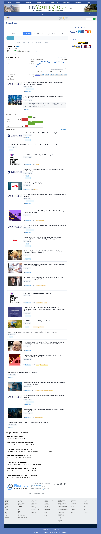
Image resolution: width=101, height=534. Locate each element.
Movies (46, 501)
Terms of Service (46, 529)
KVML (46, 512)
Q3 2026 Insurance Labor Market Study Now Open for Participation (45, 225)
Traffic (49, 14)
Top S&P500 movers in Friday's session (37, 321)
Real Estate (66, 2)
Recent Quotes (38, 33)
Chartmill (26, 327)
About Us (33, 526)
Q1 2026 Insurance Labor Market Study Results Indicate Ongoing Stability (44, 396)
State (16, 14)
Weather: (20, 500)
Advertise (58, 526)
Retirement (43, 285)
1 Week (42, 74)
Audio (85, 501)
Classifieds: (73, 500)
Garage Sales (73, 511)
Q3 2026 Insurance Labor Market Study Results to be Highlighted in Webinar (45, 195)
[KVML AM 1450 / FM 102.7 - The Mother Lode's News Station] (83, 43)
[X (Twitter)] (54, 487)
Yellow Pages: (87, 514)
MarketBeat (27, 189)
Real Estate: (61, 514)
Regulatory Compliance (40, 220)
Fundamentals (61, 515)
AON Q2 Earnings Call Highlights (34, 183)
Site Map (49, 526)
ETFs (25, 38)
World (33, 14)
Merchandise (73, 503)
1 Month (47, 74)
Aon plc (27, 137)
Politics (6, 511)
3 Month (52, 74)
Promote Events (74, 507)
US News (25, 14)
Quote (16, 54)
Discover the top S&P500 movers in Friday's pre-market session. (29, 422)
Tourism (89, 14)
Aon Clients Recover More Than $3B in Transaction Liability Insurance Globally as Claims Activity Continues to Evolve (42, 238)
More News (63, 78)
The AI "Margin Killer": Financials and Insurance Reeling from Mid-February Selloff (44, 410)
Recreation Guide (35, 511)
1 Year (57, 74)
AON (18, 46)
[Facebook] (57, 487)
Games (46, 506)
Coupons (85, 512)
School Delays (78, 14)
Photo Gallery (86, 511)
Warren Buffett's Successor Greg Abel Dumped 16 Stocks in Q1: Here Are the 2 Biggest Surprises (43, 278)
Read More (63, 129)
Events (32, 501)
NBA (19, 511)
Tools (31, 38)
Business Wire (27, 91)
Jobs (71, 501)
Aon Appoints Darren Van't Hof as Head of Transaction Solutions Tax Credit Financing (44, 170)
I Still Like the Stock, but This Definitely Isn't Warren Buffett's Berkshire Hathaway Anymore (43, 251)
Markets (10, 38)
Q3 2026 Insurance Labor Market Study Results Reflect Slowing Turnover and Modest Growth (43, 83)
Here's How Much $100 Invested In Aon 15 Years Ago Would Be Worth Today (43, 97)
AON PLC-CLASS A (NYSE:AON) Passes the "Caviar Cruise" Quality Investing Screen (35, 145)
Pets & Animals (74, 512)
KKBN (46, 515)
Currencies (30, 42)
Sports (18, 2)
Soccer (19, 514)
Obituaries (68, 14)
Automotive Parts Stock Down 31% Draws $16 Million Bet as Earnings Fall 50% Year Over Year (42, 356)
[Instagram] (64, 487)
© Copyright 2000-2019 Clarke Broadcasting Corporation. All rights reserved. (50, 532)
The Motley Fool (28, 164)
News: (7, 500)
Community (29, 2)
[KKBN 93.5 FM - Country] (86, 46)
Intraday (37, 74)
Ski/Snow (20, 504)
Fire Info (33, 514)
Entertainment (41, 2)
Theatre (46, 503)
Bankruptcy (37, 390)
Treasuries (45, 42)
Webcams (58, 14)
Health (32, 504)
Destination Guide (35, 509)
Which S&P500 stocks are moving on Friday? (22, 372)
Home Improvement (62, 518)
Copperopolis (61, 512)
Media (88, 2)
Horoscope (47, 504)
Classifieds (78, 2)
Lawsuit (42, 327)
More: (85, 500)
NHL (19, 512)
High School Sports (22, 517)
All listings (60, 501)
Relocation (60, 520)
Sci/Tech (7, 515)
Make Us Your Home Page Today (79, 28)
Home (26, 526)
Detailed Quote (62, 57)
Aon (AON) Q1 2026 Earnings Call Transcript (38, 293)
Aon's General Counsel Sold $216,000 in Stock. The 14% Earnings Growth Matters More (44, 211)
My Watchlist (51, 33)
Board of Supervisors (88, 507)
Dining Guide (54, 2)
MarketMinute (27, 390)
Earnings (37, 164)
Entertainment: (49, 500)
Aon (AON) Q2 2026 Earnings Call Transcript (38, 155)
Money (41, 14)
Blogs (32, 506)
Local (9, 14)
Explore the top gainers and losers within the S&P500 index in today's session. (33, 332)
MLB (19, 509)
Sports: (20, 506)
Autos (72, 504)
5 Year (65, 74)
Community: (34, 500)
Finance (59, 517)
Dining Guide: (61, 500)
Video (85, 506)
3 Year (61, 74)
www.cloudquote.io (36, 485)
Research (52, 54)
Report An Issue (73, 526)
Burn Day (20, 501)
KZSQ (46, 514)
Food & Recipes (48, 507)
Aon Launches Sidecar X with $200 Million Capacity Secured (43, 133)
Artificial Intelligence (39, 302)
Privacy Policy (34, 490)
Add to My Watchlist (33, 51)
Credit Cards (38, 285)
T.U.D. (85, 509)
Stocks (18, 38)
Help (65, 526)
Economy (37, 364)
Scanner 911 (86, 503)
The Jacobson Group (29, 230)
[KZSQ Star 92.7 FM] (75, 46)
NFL (19, 508)
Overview (18, 42)
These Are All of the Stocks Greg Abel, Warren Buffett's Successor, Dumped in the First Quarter (44, 265)
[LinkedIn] (61, 487)
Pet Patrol (33, 512)
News (9, 2)
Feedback (41, 526)
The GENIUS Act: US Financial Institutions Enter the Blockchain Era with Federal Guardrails (45, 383)
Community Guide (35, 507)
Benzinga (26, 109)
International (38, 42)
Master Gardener (61, 521)
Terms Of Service (43, 490)
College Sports (21, 515)
